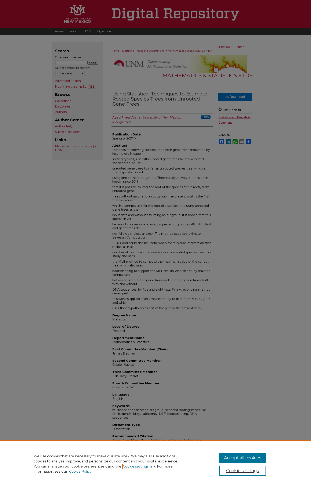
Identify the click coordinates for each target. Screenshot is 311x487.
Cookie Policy (80, 471)
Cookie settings (136, 466)
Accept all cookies (242, 457)
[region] (155, 463)
